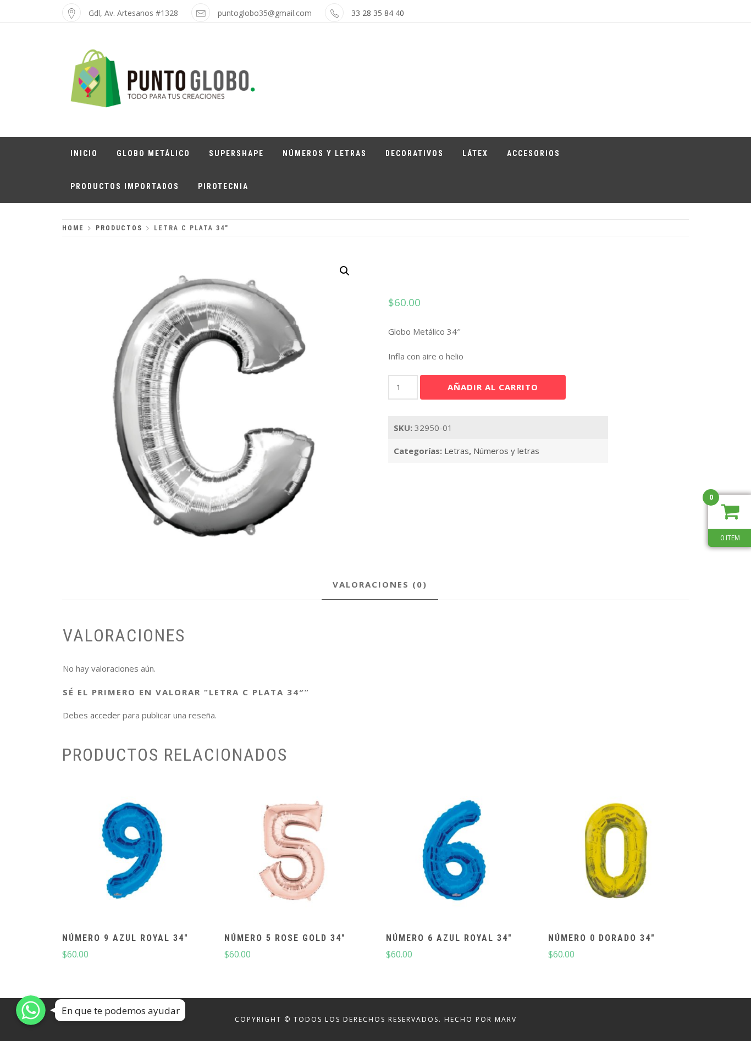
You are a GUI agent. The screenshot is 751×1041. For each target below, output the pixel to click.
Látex (475, 153)
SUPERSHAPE (236, 153)
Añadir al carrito (493, 386)
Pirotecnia (223, 186)
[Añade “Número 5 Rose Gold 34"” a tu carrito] (293, 852)
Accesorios (533, 153)
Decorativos (414, 153)
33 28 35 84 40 (377, 13)
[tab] (380, 585)
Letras (456, 450)
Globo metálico (153, 153)
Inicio (84, 153)
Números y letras (325, 153)
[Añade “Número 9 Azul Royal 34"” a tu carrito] (131, 852)
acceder (105, 715)
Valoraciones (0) (380, 584)
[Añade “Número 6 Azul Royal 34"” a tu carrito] (455, 852)
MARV (506, 1019)
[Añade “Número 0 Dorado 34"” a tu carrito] (617, 852)
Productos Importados (124, 186)
